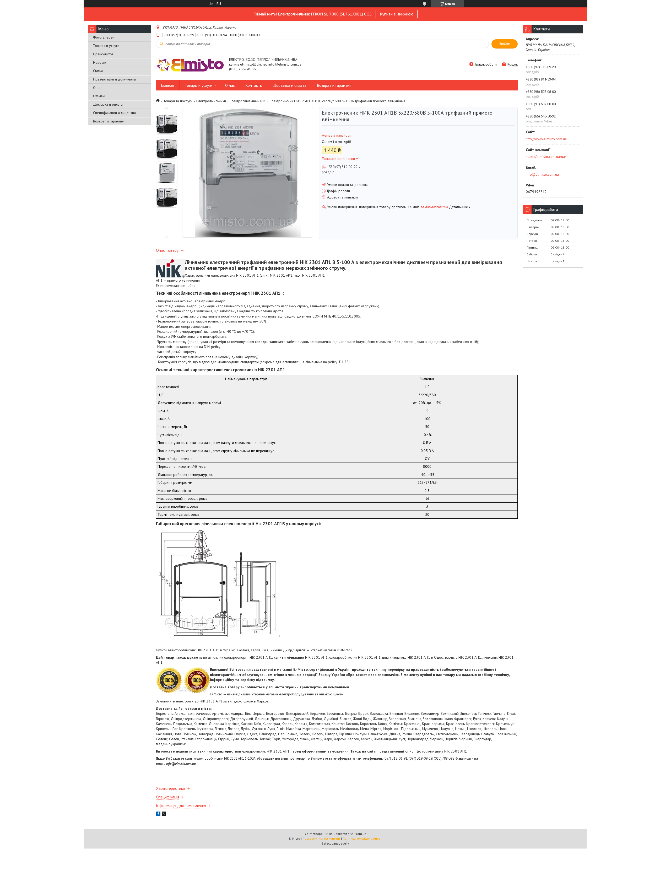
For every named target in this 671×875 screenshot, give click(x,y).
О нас (97, 87)
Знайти (504, 44)
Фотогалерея (104, 37)
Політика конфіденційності (362, 838)
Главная (167, 85)
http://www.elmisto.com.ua (546, 139)
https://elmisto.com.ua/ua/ (546, 156)
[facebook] (158, 814)
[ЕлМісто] (190, 65)
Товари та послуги (177, 101)
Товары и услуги (106, 45)
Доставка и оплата (108, 104)
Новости (99, 62)
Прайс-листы (103, 54)
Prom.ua (360, 834)
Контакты (254, 85)
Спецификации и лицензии (114, 112)
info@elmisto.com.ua (542, 174)
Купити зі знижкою (396, 14)
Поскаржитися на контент (321, 838)
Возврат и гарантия (108, 121)
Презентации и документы (114, 79)
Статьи (98, 70)
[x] (164, 814)
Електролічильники (211, 101)
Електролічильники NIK (248, 101)
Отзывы (99, 96)
